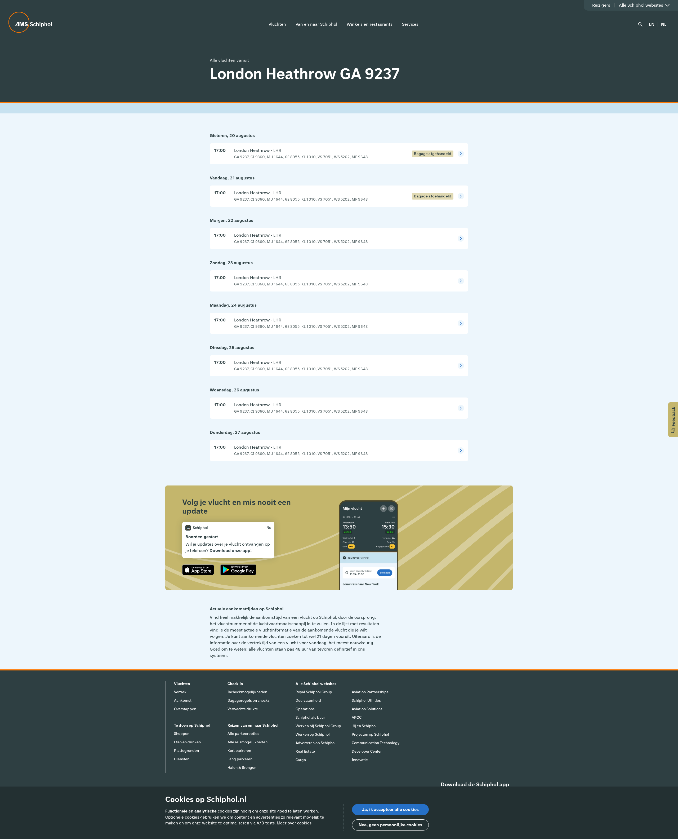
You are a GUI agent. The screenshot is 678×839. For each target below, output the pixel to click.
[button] (673, 419)
